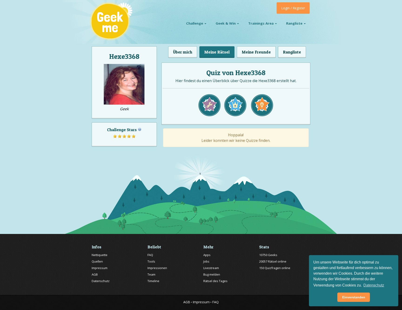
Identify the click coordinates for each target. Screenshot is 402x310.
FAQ (150, 255)
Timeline (153, 281)
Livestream (211, 268)
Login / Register (293, 8)
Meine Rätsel (217, 52)
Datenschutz (101, 281)
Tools (151, 261)
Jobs (206, 261)
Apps (207, 255)
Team (151, 274)
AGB (95, 274)
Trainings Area (261, 23)
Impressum (99, 268)
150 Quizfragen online (274, 268)
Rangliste (294, 23)
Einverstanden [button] (353, 297)
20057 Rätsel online (272, 261)
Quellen (97, 261)
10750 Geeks (268, 255)
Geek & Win (226, 23)
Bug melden (211, 274)
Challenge (195, 23)
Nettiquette (99, 255)
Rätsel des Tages (215, 281)
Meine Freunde (256, 52)
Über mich (182, 52)
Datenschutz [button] (373, 285)
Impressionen (157, 268)
